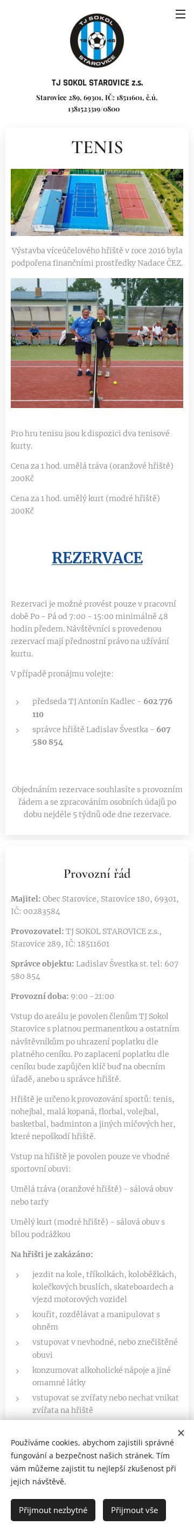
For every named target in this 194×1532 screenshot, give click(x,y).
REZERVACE (97, 558)
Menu (180, 13)
